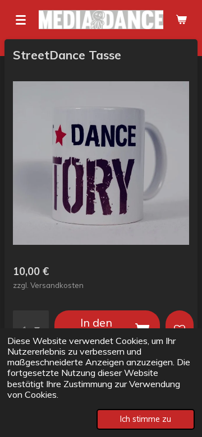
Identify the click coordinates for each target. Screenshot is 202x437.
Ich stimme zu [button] (145, 419)
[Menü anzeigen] (20, 19)
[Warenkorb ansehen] (181, 19)
